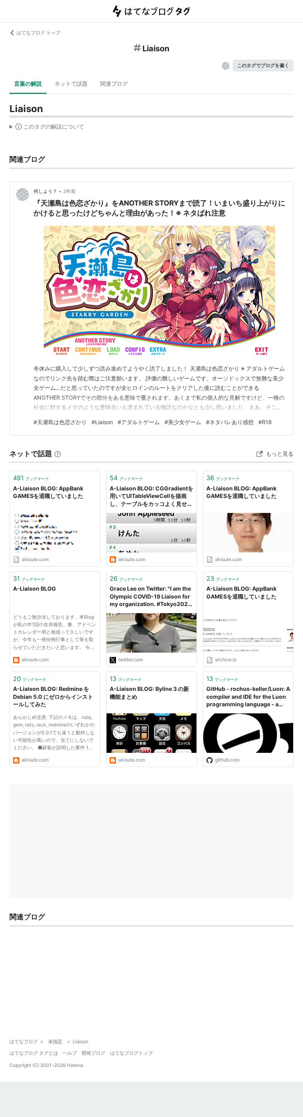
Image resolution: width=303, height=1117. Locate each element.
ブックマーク (31, 478)
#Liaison (102, 422)
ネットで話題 (71, 83)
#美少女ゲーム (183, 422)
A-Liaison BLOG (34, 588)
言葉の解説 (28, 83)
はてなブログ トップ (38, 33)
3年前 (69, 191)
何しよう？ (45, 191)
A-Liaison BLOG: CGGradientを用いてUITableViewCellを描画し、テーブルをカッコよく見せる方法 (151, 496)
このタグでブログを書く (263, 65)
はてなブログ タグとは (33, 1053)
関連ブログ (114, 83)
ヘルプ (70, 1053)
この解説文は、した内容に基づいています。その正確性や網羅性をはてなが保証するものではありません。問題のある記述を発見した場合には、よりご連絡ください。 (46, 128)
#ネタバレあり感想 (230, 422)
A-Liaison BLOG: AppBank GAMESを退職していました (48, 492)
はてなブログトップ (131, 1053)
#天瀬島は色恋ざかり (60, 422)
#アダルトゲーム (139, 422)
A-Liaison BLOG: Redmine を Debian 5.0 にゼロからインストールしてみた (53, 696)
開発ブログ (93, 1053)
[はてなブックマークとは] (57, 453)
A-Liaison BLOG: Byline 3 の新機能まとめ (149, 692)
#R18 (265, 422)
